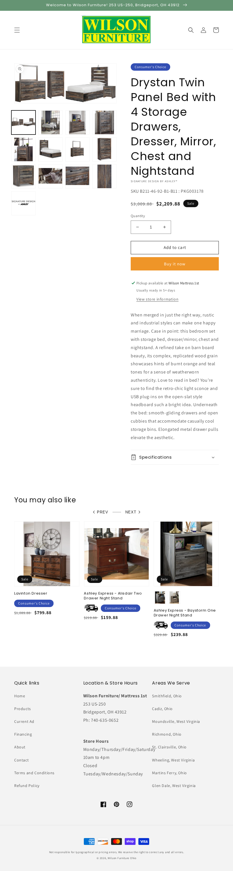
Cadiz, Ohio (162, 708)
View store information (157, 299)
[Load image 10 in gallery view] (50, 176)
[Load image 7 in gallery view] (77, 149)
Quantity (138, 215)
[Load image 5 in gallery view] (23, 149)
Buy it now (175, 263)
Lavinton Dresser (30, 593)
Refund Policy (26, 785)
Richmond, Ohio (166, 734)
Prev (102, 512)
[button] (17, 30)
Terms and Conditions (34, 772)
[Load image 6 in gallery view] (50, 149)
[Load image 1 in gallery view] (23, 122)
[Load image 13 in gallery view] (23, 203)
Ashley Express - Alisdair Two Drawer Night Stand (113, 596)
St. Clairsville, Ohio (169, 747)
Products (22, 708)
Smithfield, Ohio (167, 695)
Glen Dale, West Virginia (173, 785)
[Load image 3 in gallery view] (77, 122)
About (20, 747)
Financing (23, 734)
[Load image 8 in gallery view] (104, 149)
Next (130, 512)
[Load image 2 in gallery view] (50, 122)
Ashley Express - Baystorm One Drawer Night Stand (185, 613)
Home (19, 695)
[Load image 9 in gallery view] (23, 176)
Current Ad (24, 721)
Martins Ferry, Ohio (169, 772)
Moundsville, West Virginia (176, 721)
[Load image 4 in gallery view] (104, 122)
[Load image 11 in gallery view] (77, 176)
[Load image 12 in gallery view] (104, 176)
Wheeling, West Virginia (173, 760)
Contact (21, 760)
